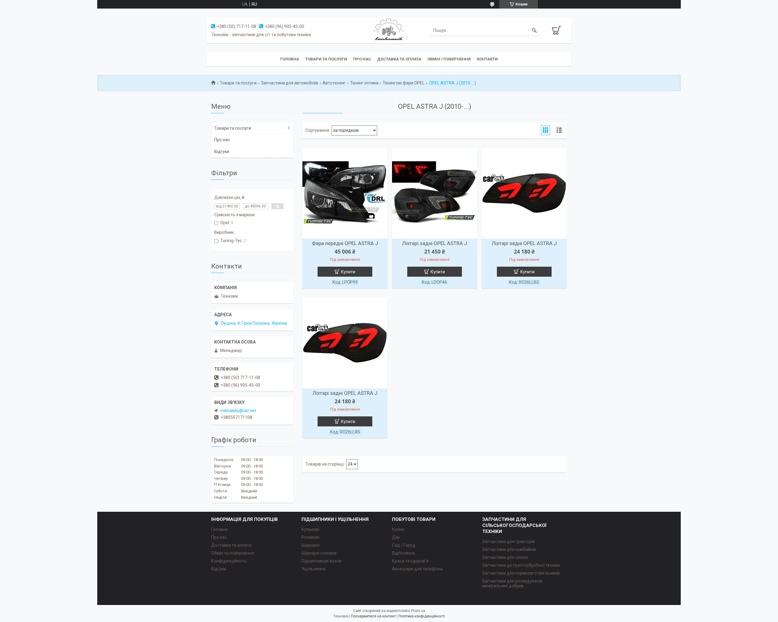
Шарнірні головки (318, 553)
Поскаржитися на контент (373, 616)
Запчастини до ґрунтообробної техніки (521, 565)
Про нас (362, 59)
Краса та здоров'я (410, 561)
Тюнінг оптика (364, 82)
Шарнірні (310, 545)
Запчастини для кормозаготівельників (521, 573)
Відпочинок (403, 553)
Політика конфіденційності (421, 616)
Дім (396, 537)
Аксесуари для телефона (417, 568)
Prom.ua (418, 611)
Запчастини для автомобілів (289, 82)
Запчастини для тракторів (508, 541)
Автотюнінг (334, 82)
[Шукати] (534, 30)
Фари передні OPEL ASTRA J (345, 243)
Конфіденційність (229, 561)
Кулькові (310, 529)
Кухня (398, 529)
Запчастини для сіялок (505, 557)
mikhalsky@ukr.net (238, 410)
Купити (348, 271)
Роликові (310, 537)
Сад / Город (403, 545)
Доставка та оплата (399, 59)
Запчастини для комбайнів (509, 549)
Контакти (487, 59)
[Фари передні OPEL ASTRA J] (344, 193)
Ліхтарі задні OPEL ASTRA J (434, 243)
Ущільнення (313, 568)
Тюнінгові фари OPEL (404, 82)
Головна (289, 59)
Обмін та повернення (232, 553)
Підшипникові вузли (321, 561)
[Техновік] (389, 30)
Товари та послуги (326, 59)
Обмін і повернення (449, 59)
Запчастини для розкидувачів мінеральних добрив (512, 583)
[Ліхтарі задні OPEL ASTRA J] (434, 193)
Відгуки (221, 151)
